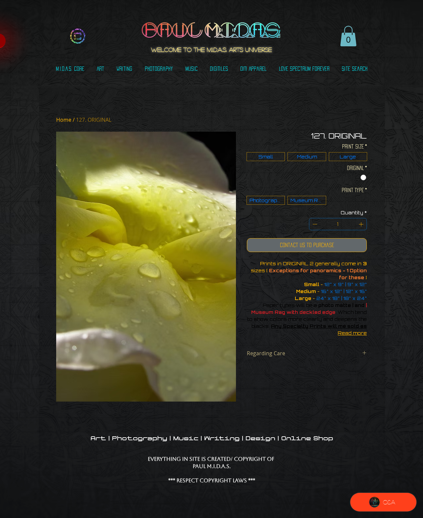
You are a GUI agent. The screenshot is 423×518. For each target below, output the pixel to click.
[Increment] (362, 224)
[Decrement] (314, 224)
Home (63, 119)
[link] (348, 36)
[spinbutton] (338, 224)
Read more (352, 333)
